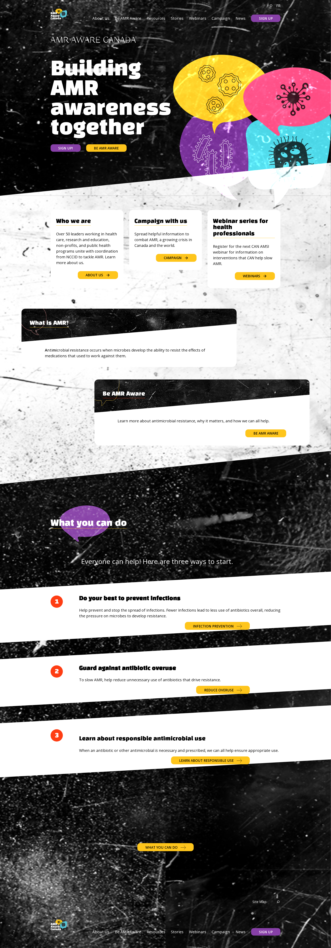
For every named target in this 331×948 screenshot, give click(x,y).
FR (278, 5)
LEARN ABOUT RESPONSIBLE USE (206, 760)
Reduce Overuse (219, 690)
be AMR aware (265, 433)
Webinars (251, 276)
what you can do (161, 847)
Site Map (259, 901)
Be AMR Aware (106, 148)
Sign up (266, 18)
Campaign (173, 257)
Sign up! (65, 148)
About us (94, 275)
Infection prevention (213, 626)
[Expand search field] (269, 5)
